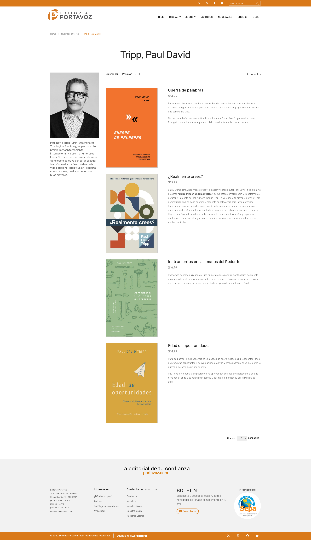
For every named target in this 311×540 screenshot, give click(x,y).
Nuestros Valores (135, 516)
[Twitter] (229, 533)
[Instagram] (238, 533)
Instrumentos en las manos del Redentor (205, 261)
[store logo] (69, 20)
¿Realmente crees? (185, 176)
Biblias (173, 17)
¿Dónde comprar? (103, 496)
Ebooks (243, 17)
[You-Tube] (257, 533)
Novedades (225, 17)
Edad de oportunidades (189, 345)
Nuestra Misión (134, 506)
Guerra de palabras (185, 90)
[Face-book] (248, 533)
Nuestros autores (70, 34)
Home (53, 34)
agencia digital (126, 535)
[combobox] (244, 3)
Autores (207, 17)
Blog (256, 17)
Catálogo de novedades (106, 506)
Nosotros (131, 501)
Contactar (132, 496)
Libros (189, 17)
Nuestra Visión (134, 511)
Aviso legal (99, 511)
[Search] (260, 3)
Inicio (161, 17)
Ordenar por (112, 74)
